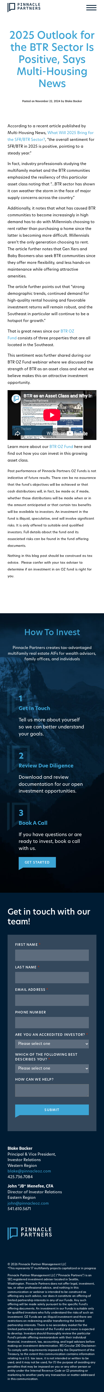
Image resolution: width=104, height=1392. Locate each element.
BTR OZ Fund (61, 447)
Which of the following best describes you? (46, 1057)
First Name (28, 945)
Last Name (27, 967)
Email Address (32, 990)
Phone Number (30, 1012)
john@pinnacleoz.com (28, 1204)
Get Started (37, 862)
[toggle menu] (91, 7)
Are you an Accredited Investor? (51, 1035)
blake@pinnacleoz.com (29, 1171)
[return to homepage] (24, 7)
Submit (51, 1110)
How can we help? (34, 1079)
